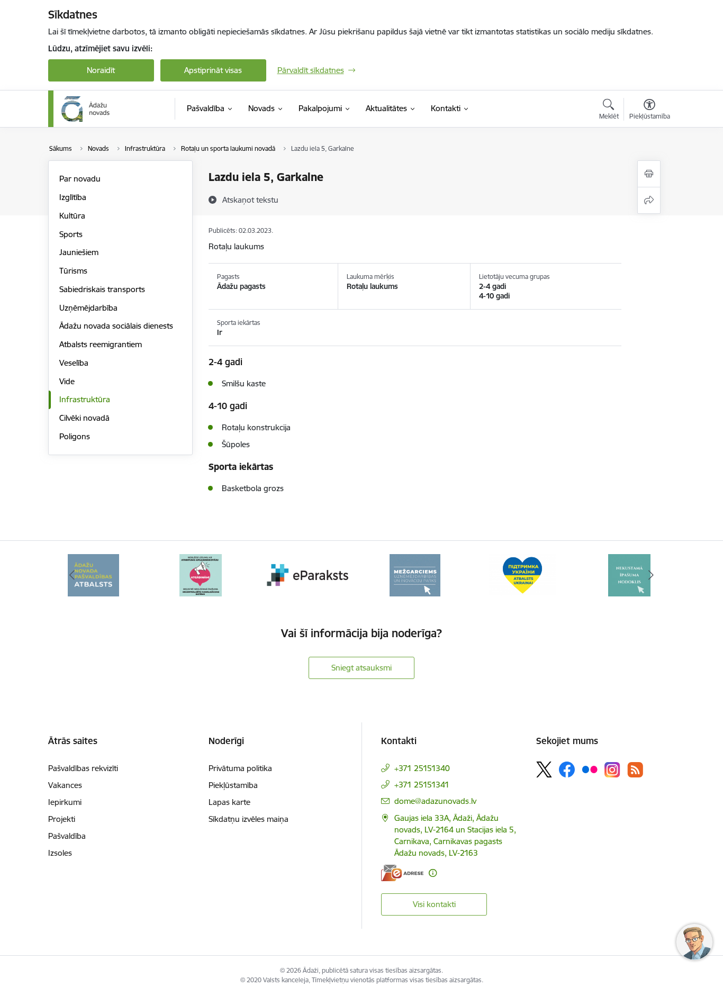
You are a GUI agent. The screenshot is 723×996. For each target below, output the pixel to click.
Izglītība (72, 197)
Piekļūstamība (233, 785)
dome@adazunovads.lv (435, 801)
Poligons (74, 436)
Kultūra (72, 216)
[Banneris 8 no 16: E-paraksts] (308, 574)
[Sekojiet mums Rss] (635, 769)
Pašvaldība (67, 836)
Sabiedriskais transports (102, 289)
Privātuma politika (240, 768)
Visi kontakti (434, 904)
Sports (71, 234)
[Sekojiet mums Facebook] (567, 769)
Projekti (61, 819)
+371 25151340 (422, 768)
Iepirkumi (65, 802)
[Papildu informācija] (433, 873)
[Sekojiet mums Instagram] (612, 769)
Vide (67, 381)
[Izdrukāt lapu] (649, 174)
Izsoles (60, 853)
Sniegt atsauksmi (361, 668)
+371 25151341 (421, 785)
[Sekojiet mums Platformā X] (544, 769)
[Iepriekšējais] (72, 575)
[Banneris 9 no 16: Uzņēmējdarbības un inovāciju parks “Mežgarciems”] (415, 574)
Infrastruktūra (84, 399)
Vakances (65, 785)
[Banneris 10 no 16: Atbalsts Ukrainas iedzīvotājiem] (522, 574)
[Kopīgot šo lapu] (649, 200)
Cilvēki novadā (84, 418)
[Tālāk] (651, 575)
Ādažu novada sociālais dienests (116, 326)
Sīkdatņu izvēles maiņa (248, 819)
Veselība (73, 363)
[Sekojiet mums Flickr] (590, 769)
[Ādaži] (85, 109)
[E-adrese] (402, 873)
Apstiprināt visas (213, 70)
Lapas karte (229, 802)
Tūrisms (73, 271)
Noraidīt (101, 70)
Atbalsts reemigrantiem (100, 344)
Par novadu (80, 179)
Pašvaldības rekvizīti (83, 768)
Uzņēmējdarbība (88, 308)
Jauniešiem (78, 252)
